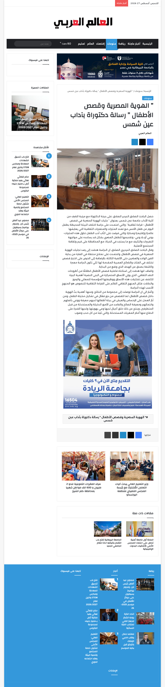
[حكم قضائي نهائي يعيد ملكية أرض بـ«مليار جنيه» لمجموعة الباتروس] (40, 181)
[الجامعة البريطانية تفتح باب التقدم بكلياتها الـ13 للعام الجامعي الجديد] (107, 529)
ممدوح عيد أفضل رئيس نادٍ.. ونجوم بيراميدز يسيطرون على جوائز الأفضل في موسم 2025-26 (20, 229)
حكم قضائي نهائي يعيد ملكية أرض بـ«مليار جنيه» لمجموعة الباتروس (20, 184)
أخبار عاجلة (134, 43)
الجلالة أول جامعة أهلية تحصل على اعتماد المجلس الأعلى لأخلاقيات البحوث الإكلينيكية (140, 544)
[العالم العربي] (82, 22)
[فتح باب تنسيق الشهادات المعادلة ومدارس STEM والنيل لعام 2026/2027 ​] (40, 161)
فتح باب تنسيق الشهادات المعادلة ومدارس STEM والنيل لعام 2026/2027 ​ (31, 123)
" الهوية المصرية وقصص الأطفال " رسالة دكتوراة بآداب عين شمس (107, 419)
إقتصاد (100, 43)
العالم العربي (144, 133)
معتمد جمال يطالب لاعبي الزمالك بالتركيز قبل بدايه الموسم (127, 641)
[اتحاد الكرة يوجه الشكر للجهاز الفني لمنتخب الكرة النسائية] (145, 618)
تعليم (81, 43)
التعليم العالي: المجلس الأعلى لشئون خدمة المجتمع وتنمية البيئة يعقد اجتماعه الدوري (21, 205)
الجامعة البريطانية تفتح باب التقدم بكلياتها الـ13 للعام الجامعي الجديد (108, 543)
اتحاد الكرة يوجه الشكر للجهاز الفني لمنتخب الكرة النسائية (127, 621)
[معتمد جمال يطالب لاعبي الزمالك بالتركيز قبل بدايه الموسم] (145, 638)
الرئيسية (147, 43)
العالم (90, 43)
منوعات (111, 43)
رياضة (121, 43)
